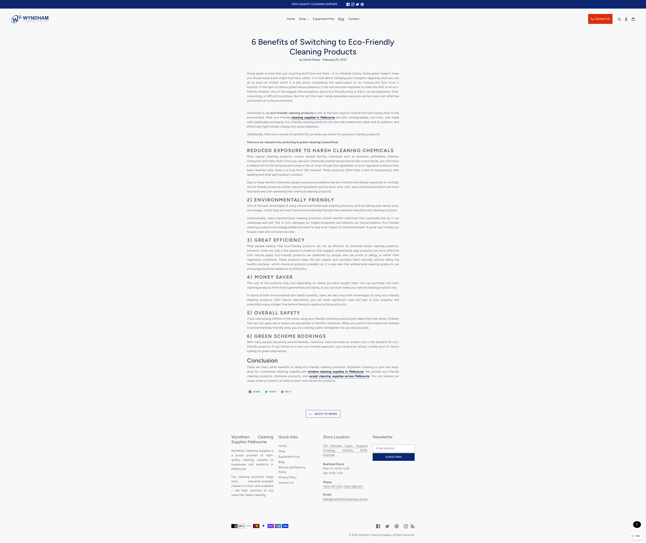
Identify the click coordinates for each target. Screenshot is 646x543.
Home (282, 446)
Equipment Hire (289, 456)
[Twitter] (357, 4)
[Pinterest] (362, 4)
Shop (281, 451)
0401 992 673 (353, 487)
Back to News (325, 413)
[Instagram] (352, 4)
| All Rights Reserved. (403, 534)
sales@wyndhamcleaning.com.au (345, 499)
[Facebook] (348, 4)
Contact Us (602, 19)
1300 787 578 (332, 487)
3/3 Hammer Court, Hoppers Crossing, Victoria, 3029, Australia (345, 450)
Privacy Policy (287, 477)
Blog (281, 462)
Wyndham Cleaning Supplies (375, 534)
